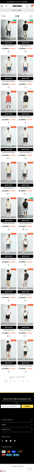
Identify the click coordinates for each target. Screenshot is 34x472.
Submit (27, 406)
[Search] (6, 6)
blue (25, 87)
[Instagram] (6, 441)
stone (25, 51)
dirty (8, 51)
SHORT (19, 10)
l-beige (8, 300)
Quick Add (8, 43)
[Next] (28, 381)
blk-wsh (7, 158)
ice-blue (8, 122)
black (8, 229)
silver (25, 300)
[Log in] (27, 6)
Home (14, 10)
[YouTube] (15, 441)
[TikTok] (10, 441)
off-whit (9, 336)
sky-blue (27, 229)
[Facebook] (2, 441)
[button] (16, 16)
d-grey (25, 158)
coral (9, 158)
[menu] (2, 6)
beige (9, 194)
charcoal (7, 194)
